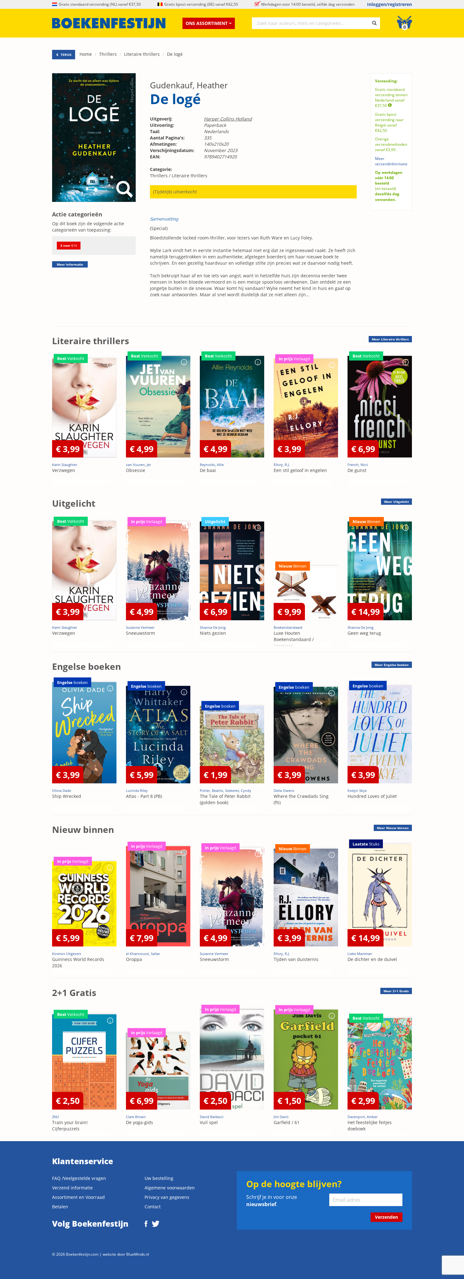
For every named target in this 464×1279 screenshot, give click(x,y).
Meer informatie (70, 264)
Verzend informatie (72, 1188)
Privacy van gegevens (167, 1197)
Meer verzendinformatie (391, 161)
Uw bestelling (159, 1178)
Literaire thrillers (142, 54)
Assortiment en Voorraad (78, 1197)
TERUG (65, 54)
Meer (390, 339)
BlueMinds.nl (137, 1254)
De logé (175, 54)
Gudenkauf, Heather (189, 85)
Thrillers (108, 54)
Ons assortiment (207, 23)
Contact (153, 1207)
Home (86, 54)
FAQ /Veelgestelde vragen (79, 1178)
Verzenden (386, 1217)
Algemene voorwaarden (170, 1188)
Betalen (60, 1207)
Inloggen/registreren (389, 4)
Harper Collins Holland (228, 119)
